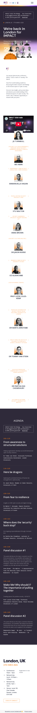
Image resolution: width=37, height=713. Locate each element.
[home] (10, 2)
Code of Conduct (12, 700)
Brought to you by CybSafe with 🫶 (14, 711)
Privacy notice (28, 711)
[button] (32, 3)
